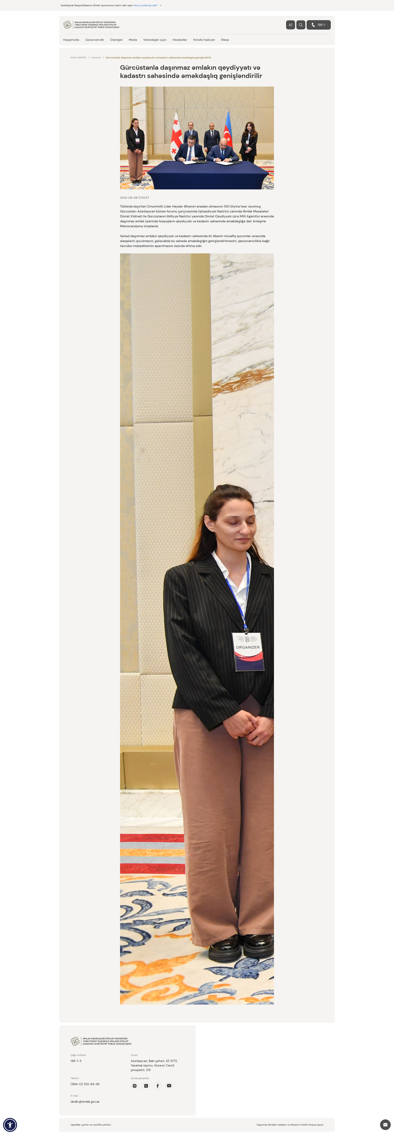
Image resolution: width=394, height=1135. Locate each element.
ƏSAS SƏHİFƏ (78, 57)
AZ (290, 25)
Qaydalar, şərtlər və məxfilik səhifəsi (91, 1124)
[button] (10, 1125)
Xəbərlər (96, 57)
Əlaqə (225, 40)
